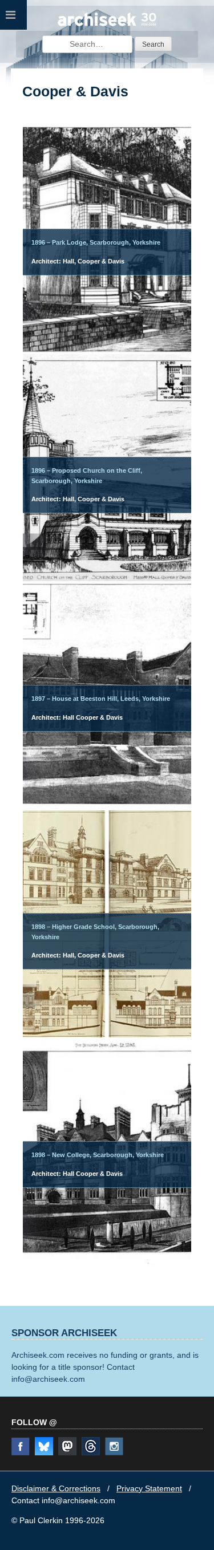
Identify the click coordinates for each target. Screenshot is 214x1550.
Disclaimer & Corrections (55, 1488)
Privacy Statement (149, 1488)
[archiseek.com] (107, 24)
